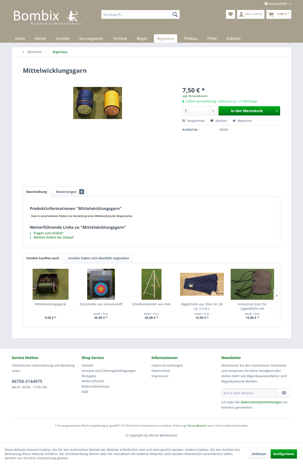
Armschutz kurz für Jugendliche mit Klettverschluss (252, 306)
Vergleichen (195, 121)
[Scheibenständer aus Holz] (151, 284)
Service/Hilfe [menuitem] (278, 4)
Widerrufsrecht (93, 381)
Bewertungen (69, 192)
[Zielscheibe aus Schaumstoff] (101, 284)
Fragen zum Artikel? (48, 233)
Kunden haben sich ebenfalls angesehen (98, 258)
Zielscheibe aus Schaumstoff (101, 304)
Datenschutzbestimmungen (261, 402)
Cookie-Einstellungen (167, 365)
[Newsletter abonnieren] (284, 392)
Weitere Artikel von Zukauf (53, 237)
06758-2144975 (27, 381)
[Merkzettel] (230, 14)
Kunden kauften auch (42, 258)
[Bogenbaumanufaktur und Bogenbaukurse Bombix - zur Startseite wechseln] (47, 21)
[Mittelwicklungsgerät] (51, 284)
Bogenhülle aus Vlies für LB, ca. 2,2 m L (202, 306)
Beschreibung (36, 192)
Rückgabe (89, 376)
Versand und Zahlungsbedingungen (109, 371)
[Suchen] (175, 14)
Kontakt (87, 365)
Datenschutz (161, 371)
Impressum (160, 376)
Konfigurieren (283, 454)
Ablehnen (259, 454)
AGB (85, 392)
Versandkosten (197, 425)
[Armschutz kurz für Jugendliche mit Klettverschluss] (252, 284)
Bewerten (244, 121)
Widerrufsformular (96, 386)
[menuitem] (140, 14)
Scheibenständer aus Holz (151, 304)
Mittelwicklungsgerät (50, 304)
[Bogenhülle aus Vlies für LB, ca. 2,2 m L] (202, 284)
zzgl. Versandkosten (195, 96)
